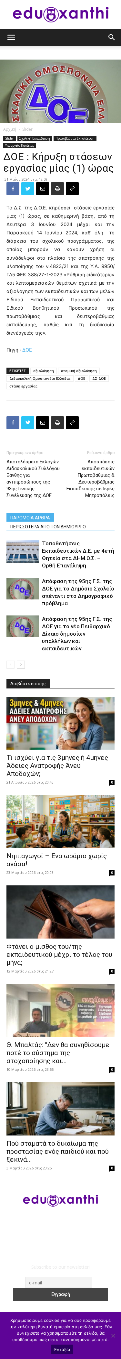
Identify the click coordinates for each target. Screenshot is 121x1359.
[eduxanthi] (60, 14)
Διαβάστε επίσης (28, 683)
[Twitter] (27, 188)
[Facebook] (12, 188)
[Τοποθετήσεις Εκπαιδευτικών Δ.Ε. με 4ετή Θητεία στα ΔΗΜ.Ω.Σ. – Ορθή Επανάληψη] (22, 551)
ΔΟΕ (27, 350)
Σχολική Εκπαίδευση (34, 138)
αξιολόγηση (43, 370)
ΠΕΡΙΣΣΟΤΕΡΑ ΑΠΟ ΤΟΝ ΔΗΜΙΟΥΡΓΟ (48, 526)
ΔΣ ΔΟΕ (99, 378)
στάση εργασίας (23, 386)
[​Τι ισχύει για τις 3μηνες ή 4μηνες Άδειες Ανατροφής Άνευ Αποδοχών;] (60, 723)
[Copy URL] (72, 188)
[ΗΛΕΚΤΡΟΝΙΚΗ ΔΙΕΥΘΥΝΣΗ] (42, 188)
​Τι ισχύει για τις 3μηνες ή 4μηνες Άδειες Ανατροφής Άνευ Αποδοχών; (57, 765)
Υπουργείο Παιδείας (19, 145)
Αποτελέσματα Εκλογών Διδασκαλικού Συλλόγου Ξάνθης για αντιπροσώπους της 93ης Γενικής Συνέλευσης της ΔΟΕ (33, 478)
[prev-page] (10, 665)
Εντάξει (62, 1349)
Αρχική (9, 129)
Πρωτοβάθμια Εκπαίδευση (75, 138)
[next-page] (21, 665)
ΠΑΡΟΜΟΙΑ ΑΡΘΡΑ (30, 517)
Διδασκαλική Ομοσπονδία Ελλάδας (40, 378)
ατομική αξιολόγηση (79, 370)
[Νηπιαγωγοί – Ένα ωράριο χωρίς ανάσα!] (60, 821)
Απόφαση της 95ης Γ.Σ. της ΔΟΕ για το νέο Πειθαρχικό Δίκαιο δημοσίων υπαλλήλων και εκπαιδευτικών (77, 634)
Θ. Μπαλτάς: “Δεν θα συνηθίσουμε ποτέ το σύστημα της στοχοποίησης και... (57, 1053)
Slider (27, 129)
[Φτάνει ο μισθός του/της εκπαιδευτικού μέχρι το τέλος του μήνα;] (60, 911)
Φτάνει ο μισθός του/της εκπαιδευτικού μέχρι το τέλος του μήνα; (59, 954)
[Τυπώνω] (57, 188)
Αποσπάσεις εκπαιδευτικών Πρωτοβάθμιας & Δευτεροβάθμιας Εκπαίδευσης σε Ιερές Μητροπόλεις (90, 478)
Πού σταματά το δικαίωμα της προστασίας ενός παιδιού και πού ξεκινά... (57, 1151)
